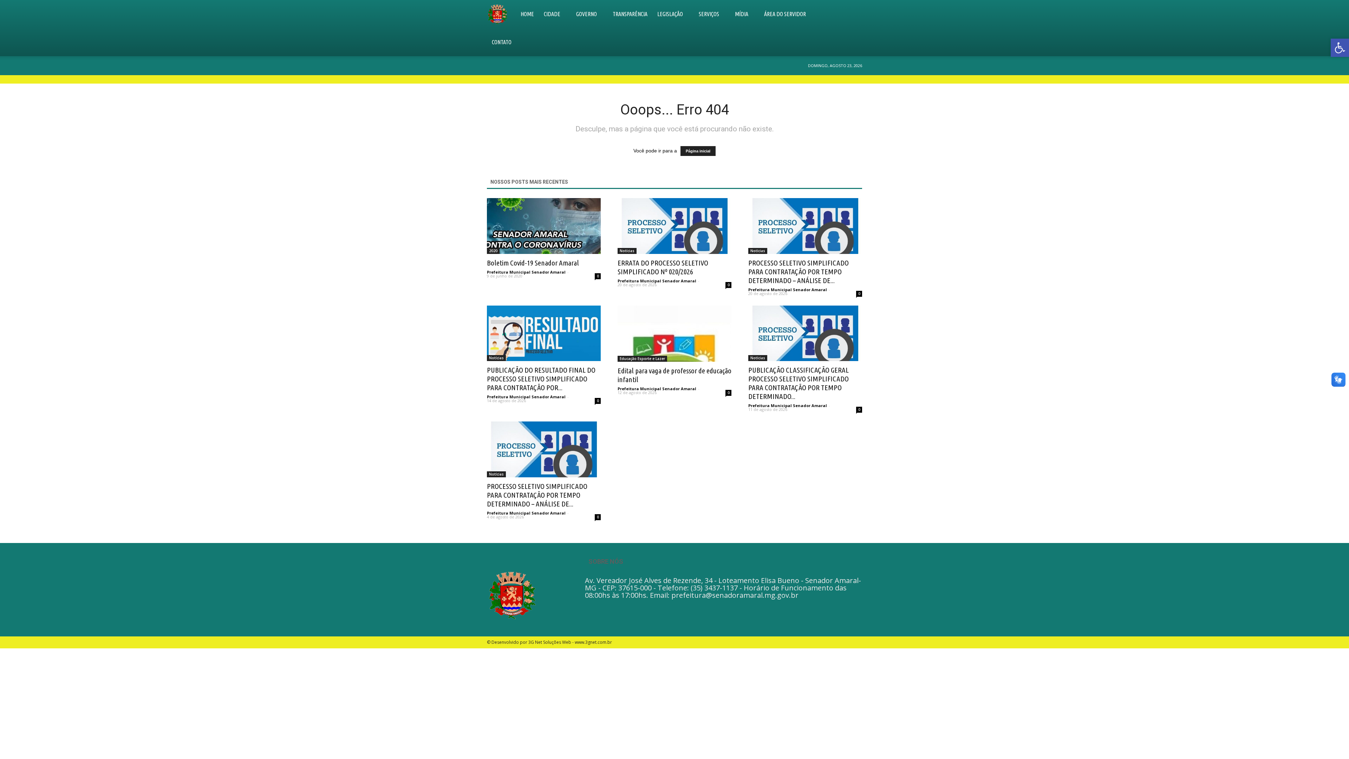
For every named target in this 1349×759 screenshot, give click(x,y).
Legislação (670, 14)
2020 (493, 250)
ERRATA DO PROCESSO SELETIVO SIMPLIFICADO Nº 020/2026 (663, 267)
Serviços (709, 14)
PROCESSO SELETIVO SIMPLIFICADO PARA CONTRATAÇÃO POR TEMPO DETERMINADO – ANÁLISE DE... (798, 271)
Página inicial (698, 151)
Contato (501, 42)
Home (527, 14)
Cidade (552, 14)
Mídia (741, 14)
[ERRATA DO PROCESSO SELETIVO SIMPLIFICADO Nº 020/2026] (674, 226)
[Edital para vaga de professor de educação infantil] (674, 334)
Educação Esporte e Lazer (642, 358)
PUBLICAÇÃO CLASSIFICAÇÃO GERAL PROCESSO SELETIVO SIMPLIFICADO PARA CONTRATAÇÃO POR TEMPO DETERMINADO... (798, 383)
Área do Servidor (785, 14)
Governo (586, 14)
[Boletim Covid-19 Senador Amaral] (544, 226)
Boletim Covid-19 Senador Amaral (533, 263)
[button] (853, 28)
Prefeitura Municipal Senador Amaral (526, 272)
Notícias (627, 250)
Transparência (630, 14)
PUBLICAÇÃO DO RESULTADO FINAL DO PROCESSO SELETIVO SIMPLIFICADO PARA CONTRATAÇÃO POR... (541, 379)
